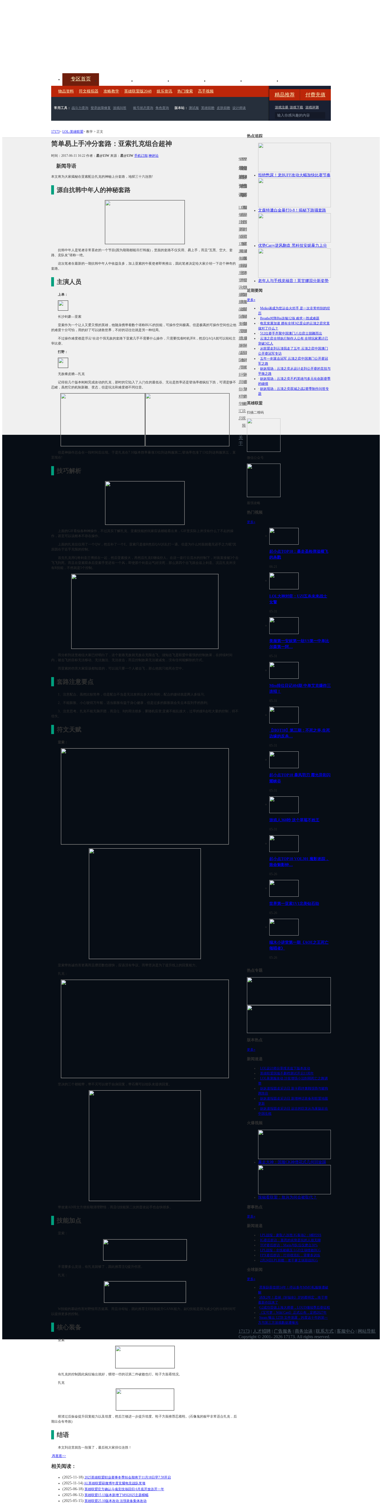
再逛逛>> (59, 1456)
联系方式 (325, 1331)
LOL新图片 (241, 269)
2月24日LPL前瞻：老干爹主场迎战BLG (289, 1260)
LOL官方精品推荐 (241, 345)
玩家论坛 (299, 80)
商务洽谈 (304, 1331)
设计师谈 (239, 108)
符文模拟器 (88, 91)
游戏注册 (282, 107)
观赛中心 (190, 80)
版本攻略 (226, 80)
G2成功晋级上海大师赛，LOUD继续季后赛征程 (294, 1307)
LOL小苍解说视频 (243, 360)
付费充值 (315, 95)
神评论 (153, 156)
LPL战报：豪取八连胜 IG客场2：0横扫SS (290, 1235)
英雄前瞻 (207, 108)
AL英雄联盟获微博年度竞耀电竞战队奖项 (114, 1483)
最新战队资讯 (239, 313)
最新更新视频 (243, 225)
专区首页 (81, 79)
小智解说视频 (243, 407)
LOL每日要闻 (239, 222)
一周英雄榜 (241, 302)
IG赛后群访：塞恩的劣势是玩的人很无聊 (290, 1240)
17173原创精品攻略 (241, 229)
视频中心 (117, 80)
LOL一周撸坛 (246, 381)
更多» (251, 300)
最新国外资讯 (244, 225)
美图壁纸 (263, 80)
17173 (55, 132)
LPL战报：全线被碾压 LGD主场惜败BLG (290, 1250)
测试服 (194, 108)
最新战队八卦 (239, 356)
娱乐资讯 (164, 91)
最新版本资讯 (244, 269)
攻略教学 (111, 91)
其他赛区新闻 (246, 298)
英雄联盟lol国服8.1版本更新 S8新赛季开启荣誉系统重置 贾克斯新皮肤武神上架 (94, 60)
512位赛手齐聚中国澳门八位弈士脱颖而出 (291, 333)
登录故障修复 (101, 108)
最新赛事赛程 (246, 342)
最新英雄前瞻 (244, 313)
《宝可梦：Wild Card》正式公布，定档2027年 (293, 1312)
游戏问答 (119, 108)
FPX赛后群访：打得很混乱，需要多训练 (290, 1255)
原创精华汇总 (239, 400)
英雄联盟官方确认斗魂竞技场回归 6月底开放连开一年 (124, 1489)
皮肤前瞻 (223, 108)
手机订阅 (141, 156)
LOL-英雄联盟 (72, 132)
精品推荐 (285, 95)
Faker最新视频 (243, 265)
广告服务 (283, 1331)
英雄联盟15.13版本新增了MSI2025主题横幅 (116, 1495)
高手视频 (206, 91)
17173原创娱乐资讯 (239, 265)
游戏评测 (312, 107)
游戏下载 (296, 107)
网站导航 (367, 1331)
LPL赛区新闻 (246, 258)
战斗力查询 (80, 108)
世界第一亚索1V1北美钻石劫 (294, 903)
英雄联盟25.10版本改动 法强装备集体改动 (115, 1501)
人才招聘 (262, 1331)
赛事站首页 (246, 222)
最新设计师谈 (244, 356)
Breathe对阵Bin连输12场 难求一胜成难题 (289, 318)
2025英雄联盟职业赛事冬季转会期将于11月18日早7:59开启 (127, 1477)
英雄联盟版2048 (138, 91)
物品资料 (66, 91)
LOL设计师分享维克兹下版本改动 (285, 1068)
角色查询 (162, 108)
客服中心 (346, 1331)
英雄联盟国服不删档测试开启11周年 (287, 1073)
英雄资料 (153, 80)
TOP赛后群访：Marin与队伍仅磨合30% (289, 1245)
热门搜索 (185, 91)
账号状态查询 (143, 108)
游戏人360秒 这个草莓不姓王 (294, 820)
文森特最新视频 (243, 309)
